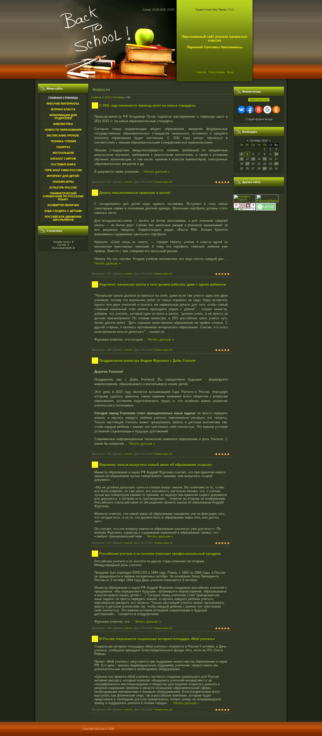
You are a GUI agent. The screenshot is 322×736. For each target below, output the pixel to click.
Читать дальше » (157, 171)
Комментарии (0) (163, 182)
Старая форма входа (258, 119)
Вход (230, 72)
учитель (128, 182)
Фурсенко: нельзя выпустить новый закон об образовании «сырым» (155, 465)
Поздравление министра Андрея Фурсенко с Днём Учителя (147, 360)
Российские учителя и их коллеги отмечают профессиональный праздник (160, 554)
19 (247, 163)
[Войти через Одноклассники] (276, 109)
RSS (231, 9)
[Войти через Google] (267, 110)
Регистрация (217, 72)
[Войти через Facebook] (250, 109)
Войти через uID (259, 100)
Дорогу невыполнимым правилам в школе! (135, 193)
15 (264, 158)
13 (253, 158)
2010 (107, 97)
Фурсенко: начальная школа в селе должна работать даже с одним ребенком (162, 284)
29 (264, 168)
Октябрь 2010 (259, 140)
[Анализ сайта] (244, 209)
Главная (201, 72)
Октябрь (118, 97)
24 (276, 163)
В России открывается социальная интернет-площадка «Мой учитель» (157, 639)
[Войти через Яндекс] (258, 109)
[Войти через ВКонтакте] (241, 109)
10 (276, 154)
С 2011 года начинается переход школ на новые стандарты (147, 105)
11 (241, 158)
